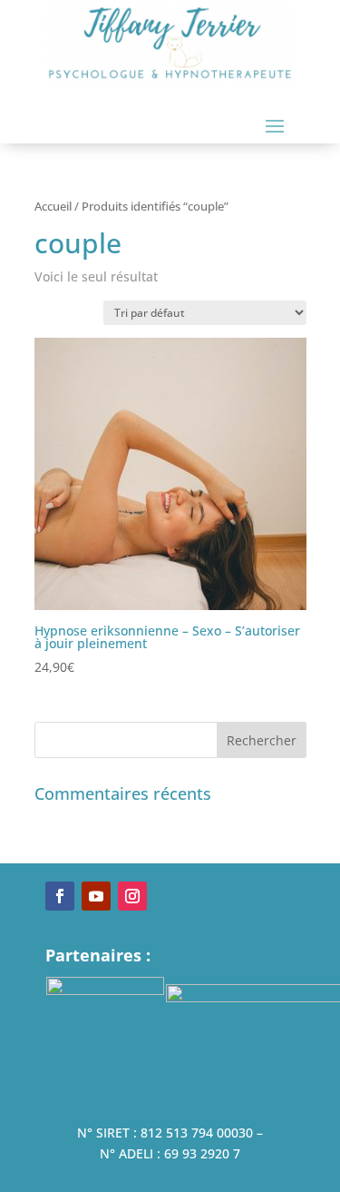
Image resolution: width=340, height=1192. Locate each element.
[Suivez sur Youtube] (96, 896)
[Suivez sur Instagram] (132, 896)
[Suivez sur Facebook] (59, 896)
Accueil (53, 206)
